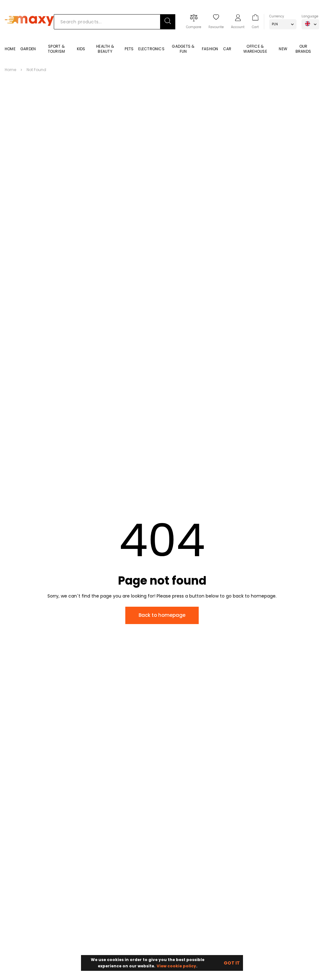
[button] (167, 21)
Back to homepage (162, 615)
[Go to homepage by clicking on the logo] (29, 35)
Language (310, 16)
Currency (276, 16)
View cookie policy (176, 966)
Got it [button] (232, 963)
